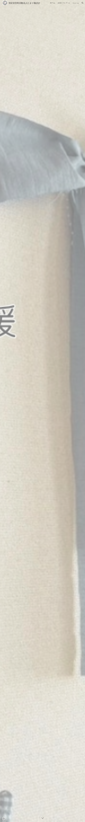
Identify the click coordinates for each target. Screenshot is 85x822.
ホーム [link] (52, 3)
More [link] (75, 3)
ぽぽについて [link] (63, 3)
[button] (82, 2)
